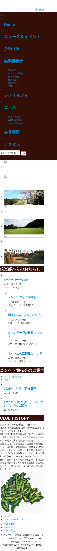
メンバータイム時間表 (22, 297)
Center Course (15, 122)
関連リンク (13, 86)
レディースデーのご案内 (16, 279)
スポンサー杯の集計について (25, 334)
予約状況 (12, 48)
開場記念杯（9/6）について (25, 315)
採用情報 (12, 82)
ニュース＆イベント (22, 36)
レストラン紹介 (15, 73)
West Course (14, 119)
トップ (7, 516)
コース (10, 107)
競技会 (7, 379)
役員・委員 (13, 76)
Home (9, 24)
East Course (14, 116)
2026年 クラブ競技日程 (20, 388)
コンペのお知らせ (13, 376)
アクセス (12, 144)
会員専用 (12, 132)
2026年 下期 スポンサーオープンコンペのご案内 (23, 403)
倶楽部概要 (14, 60)
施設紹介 (12, 70)
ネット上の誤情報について (25, 353)
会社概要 (12, 79)
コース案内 (9, 530)
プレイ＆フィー (18, 95)
